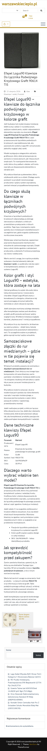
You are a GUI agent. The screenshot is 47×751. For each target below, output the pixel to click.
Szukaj (8, 650)
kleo (28, 91)
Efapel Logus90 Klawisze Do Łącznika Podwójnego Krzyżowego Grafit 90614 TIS (20, 78)
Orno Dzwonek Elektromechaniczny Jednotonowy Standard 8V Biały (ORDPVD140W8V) (23, 697)
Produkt (21, 94)
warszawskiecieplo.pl (19, 3)
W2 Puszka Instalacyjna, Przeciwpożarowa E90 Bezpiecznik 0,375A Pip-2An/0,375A (24, 683)
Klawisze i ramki (10, 94)
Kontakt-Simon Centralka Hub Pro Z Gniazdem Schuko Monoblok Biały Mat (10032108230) (23, 705)
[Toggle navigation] (43, 24)
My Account (6, 24)
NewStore (33, 744)
